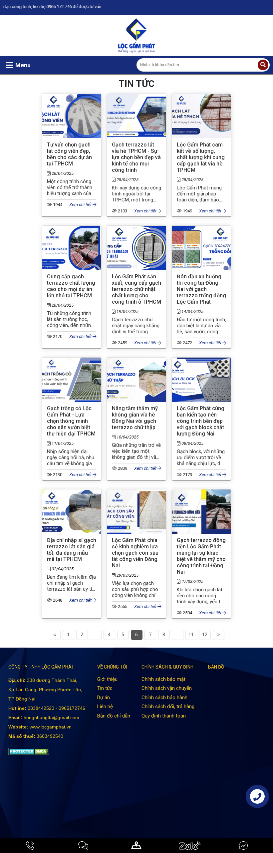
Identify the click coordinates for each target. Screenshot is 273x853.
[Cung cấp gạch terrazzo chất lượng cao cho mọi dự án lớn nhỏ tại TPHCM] (71, 229)
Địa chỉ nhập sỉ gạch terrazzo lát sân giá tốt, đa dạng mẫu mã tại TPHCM (71, 549)
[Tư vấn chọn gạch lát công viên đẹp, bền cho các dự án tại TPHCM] (71, 98)
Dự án (103, 698)
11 (191, 634)
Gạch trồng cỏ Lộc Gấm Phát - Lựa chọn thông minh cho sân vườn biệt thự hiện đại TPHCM (71, 421)
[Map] (136, 845)
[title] (30, 845)
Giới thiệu (107, 679)
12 (204, 634)
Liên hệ (105, 707)
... (95, 634)
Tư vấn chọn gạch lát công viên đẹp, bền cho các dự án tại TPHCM (69, 154)
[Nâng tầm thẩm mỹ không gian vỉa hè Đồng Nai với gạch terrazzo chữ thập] (136, 361)
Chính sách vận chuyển (166, 688)
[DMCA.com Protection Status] (28, 751)
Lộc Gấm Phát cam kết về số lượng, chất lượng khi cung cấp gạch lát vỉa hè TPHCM (201, 157)
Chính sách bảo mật (163, 679)
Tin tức (105, 688)
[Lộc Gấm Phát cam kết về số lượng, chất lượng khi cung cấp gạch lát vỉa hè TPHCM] (201, 98)
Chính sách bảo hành (164, 698)
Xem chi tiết (81, 204)
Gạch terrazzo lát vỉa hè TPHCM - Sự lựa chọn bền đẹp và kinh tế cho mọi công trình (136, 157)
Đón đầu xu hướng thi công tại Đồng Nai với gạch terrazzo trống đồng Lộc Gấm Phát (201, 289)
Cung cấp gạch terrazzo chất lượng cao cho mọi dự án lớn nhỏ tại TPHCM (71, 286)
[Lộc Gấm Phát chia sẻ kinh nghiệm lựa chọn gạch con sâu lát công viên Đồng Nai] (136, 493)
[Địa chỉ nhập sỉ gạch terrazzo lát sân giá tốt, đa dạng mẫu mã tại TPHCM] (71, 493)
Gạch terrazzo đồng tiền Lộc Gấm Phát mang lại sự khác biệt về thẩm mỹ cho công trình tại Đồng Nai (201, 556)
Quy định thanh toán (163, 716)
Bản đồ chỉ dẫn (113, 716)
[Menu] (9, 65)
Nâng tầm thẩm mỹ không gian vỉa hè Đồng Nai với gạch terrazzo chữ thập (135, 417)
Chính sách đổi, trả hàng (167, 707)
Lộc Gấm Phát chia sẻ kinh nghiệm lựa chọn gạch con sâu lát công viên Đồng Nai (135, 553)
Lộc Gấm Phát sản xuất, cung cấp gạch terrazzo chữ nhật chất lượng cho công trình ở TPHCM (136, 289)
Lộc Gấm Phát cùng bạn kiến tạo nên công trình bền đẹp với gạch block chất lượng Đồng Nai (200, 421)
